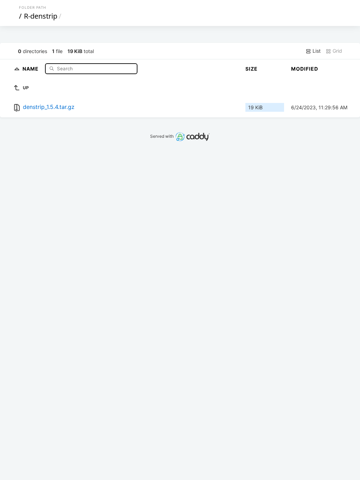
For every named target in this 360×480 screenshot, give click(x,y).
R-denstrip (40, 16)
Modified (304, 69)
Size (251, 69)
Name (31, 68)
